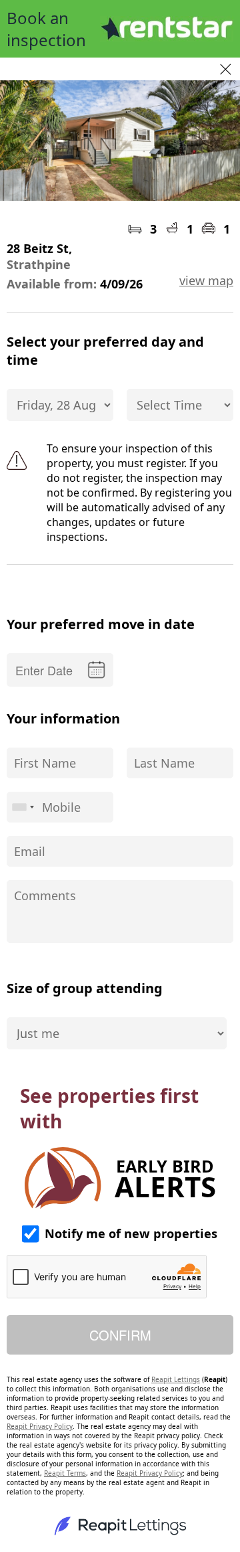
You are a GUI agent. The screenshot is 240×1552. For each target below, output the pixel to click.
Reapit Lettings (175, 1379)
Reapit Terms (65, 1473)
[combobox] (22, 807)
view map (206, 280)
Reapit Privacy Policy (40, 1426)
